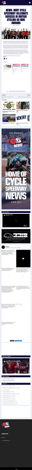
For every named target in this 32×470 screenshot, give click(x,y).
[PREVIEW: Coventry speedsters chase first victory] (23, 118)
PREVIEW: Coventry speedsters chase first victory (22, 123)
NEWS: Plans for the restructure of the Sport (24, 69)
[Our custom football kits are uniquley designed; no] (23, 258)
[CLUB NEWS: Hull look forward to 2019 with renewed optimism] (9, 106)
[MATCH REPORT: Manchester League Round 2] (9, 118)
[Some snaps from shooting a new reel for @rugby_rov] (9, 258)
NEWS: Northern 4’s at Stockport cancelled (8, 385)
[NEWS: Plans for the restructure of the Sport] (24, 65)
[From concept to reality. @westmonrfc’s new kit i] (23, 276)
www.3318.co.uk (3, 437)
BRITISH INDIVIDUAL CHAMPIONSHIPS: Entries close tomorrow (11, 387)
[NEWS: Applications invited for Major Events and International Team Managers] (16, 65)
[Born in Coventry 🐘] (23, 312)
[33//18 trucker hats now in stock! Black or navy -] (23, 294)
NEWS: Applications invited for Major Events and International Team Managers (15, 70)
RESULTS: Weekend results (6, 389)
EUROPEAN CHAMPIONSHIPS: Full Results (8, 391)
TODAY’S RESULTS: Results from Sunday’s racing (22, 111)
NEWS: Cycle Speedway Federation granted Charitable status (7, 69)
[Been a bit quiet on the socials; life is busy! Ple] (9, 312)
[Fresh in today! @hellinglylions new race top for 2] (9, 276)
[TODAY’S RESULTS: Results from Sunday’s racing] (23, 105)
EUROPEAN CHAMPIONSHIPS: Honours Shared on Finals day (10, 393)
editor (15, 25)
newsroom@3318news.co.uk (7, 440)
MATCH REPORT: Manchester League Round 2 (8, 123)
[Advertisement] (16, 80)
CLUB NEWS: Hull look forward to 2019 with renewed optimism (8, 111)
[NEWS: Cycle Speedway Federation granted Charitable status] (7, 65)
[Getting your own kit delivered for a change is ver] (9, 330)
